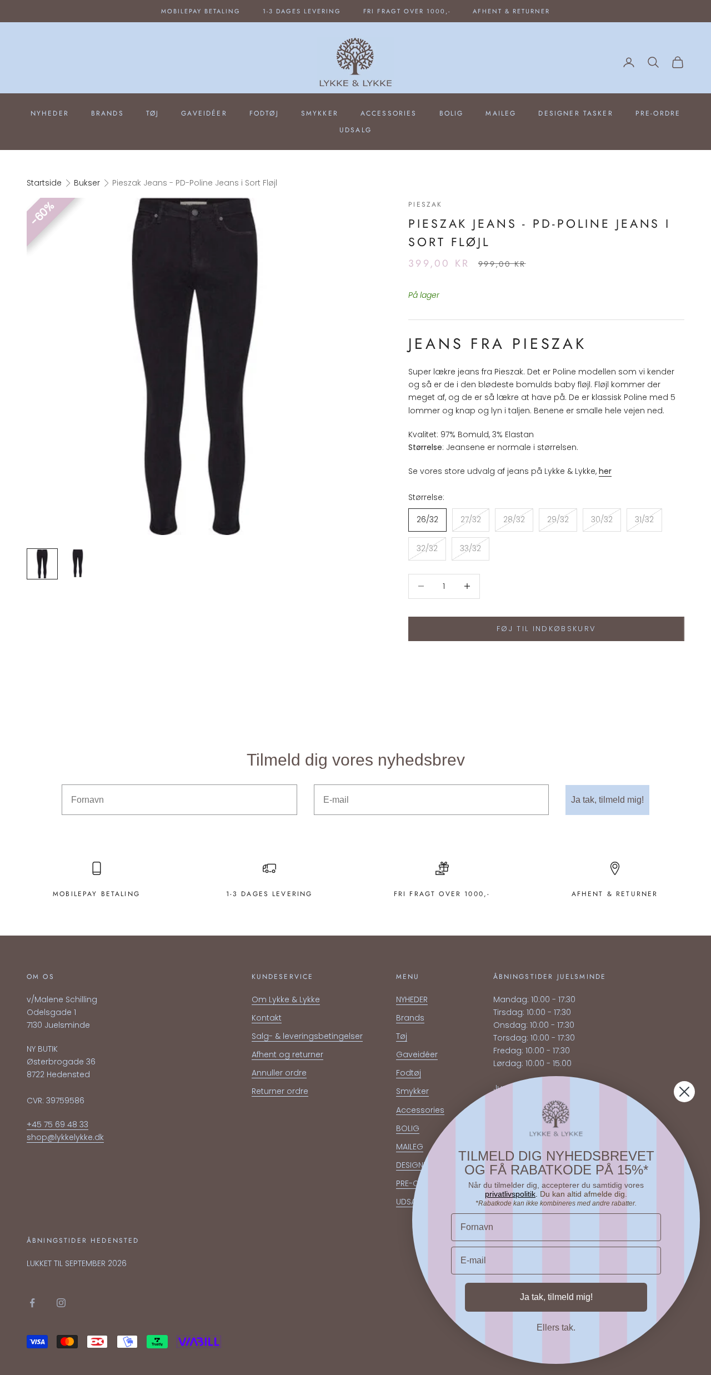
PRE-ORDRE (657, 113)
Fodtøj (264, 113)
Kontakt (267, 1017)
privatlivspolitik (510, 1193)
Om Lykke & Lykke (286, 999)
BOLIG (451, 113)
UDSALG (355, 130)
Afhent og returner (287, 1054)
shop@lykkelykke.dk (65, 1137)
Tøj (152, 113)
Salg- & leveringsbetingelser (307, 1036)
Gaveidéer (204, 113)
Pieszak (425, 204)
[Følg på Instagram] (61, 1302)
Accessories (388, 113)
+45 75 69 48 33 (57, 1124)
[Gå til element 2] (77, 563)
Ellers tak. (556, 1327)
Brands (107, 113)
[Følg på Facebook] (32, 1302)
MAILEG (500, 113)
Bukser (87, 182)
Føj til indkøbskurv (546, 628)
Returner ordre (280, 1091)
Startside (44, 182)
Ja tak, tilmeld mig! (607, 799)
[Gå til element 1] (42, 563)
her (605, 471)
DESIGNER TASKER (575, 113)
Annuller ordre (279, 1072)
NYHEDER (50, 113)
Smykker (319, 113)
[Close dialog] (684, 1092)
